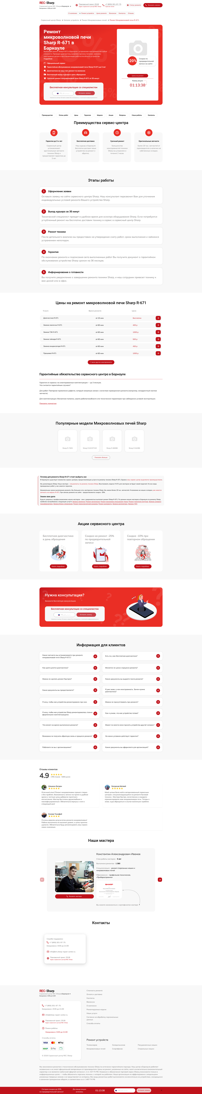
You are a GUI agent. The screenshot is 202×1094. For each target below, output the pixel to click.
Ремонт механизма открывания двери (114, 502)
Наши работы (137, 115)
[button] (160, 880)
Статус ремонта (135, 5)
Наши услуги (92, 1013)
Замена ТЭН (132, 504)
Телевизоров (92, 1045)
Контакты (122, 13)
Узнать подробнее (58, 566)
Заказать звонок (154, 5)
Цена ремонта (101, 13)
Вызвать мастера (75, 896)
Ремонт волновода (105, 504)
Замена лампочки (78, 502)
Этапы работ (63, 115)
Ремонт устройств (87, 13)
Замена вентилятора (119, 504)
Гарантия (87, 115)
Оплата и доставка (94, 994)
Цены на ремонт (137, 76)
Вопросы (122, 115)
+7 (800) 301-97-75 (113, 4)
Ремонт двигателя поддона (138, 502)
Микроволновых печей (96, 1049)
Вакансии (112, 13)
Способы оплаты (93, 1023)
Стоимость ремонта (94, 990)
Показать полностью (47, 403)
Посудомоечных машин (147, 1045)
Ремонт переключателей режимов (85, 504)
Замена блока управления (63, 504)
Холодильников (118, 1045)
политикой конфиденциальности (88, 97)
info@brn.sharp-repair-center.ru (62, 952)
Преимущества (47, 115)
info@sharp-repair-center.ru (56, 1015)
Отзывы (131, 13)
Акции (111, 115)
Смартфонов (117, 1049)
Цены (76, 115)
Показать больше (101, 457)
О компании (72, 13)
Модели (100, 115)
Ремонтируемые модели (96, 1009)
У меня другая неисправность (101, 362)
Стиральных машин (146, 1049)
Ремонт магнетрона (93, 502)
